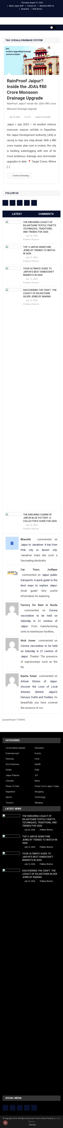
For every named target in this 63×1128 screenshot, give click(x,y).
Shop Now (25, 9)
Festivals (10, 759)
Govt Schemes (12, 764)
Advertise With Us (47, 6)
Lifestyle (10, 781)
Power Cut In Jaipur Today (47, 786)
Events (38, 753)
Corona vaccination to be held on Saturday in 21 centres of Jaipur (39, 651)
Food (37, 759)
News (37, 781)
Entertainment (12, 753)
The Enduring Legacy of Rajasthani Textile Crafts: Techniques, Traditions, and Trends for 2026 (40, 227)
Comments (46, 213)
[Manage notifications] (5, 1122)
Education (39, 748)
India (37, 770)
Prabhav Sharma (31, 239)
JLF (36, 775)
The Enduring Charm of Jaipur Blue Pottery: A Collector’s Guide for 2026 (40, 517)
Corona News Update (15, 748)
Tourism (9, 803)
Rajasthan (10, 791)
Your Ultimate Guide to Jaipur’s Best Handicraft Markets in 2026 (38, 271)
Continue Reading (21, 176)
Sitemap (32, 1125)
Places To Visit (12, 786)
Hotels (9, 770)
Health (38, 764)
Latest (17, 213)
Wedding (39, 803)
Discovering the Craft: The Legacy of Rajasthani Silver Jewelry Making (40, 293)
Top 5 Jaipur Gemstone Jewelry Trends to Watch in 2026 (39, 250)
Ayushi (27, 117)
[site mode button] (53, 27)
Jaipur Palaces (12, 775)
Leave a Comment (43, 117)
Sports (9, 797)
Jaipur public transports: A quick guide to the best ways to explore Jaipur (39, 580)
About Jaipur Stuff (16, 6)
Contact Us (31, 6)
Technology (40, 797)
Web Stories (37, 9)
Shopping (39, 791)
